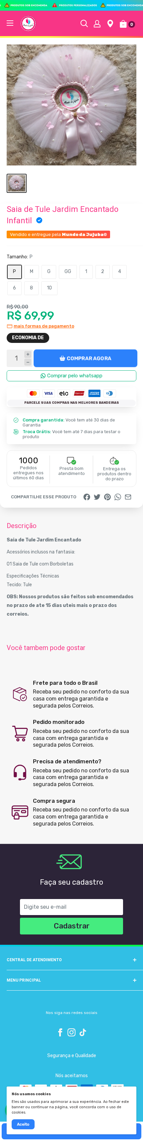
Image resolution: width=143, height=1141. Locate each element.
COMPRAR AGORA (89, 358)
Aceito (23, 1124)
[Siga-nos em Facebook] (60, 1032)
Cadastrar (71, 925)
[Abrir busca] (84, 23)
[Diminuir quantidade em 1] (27, 362)
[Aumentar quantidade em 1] (27, 354)
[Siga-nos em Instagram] (71, 1032)
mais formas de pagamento (44, 326)
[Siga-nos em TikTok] (83, 1032)
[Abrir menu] (10, 23)
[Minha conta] (97, 23)
